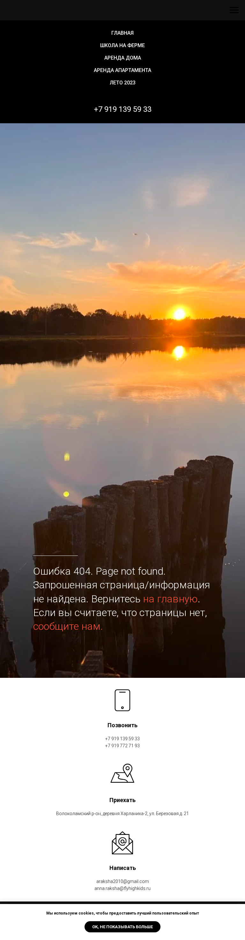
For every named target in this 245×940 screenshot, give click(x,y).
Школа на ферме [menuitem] (122, 45)
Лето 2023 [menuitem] (123, 83)
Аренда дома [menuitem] (122, 58)
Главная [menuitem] (122, 33)
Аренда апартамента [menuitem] (122, 70)
